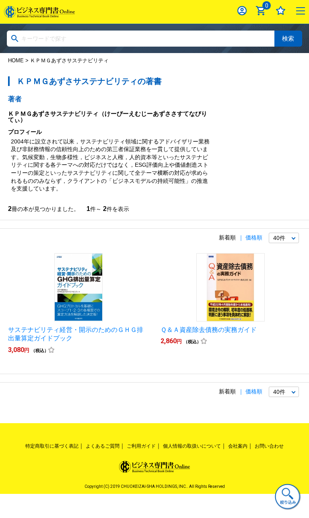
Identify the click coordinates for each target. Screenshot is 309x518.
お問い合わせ (269, 446)
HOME (16, 60)
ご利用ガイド (141, 446)
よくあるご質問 (102, 446)
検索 (288, 38)
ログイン (242, 10)
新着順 (227, 237)
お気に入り (280, 10)
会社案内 (237, 446)
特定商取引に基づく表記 (51, 446)
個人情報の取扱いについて (192, 446)
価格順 (253, 237)
